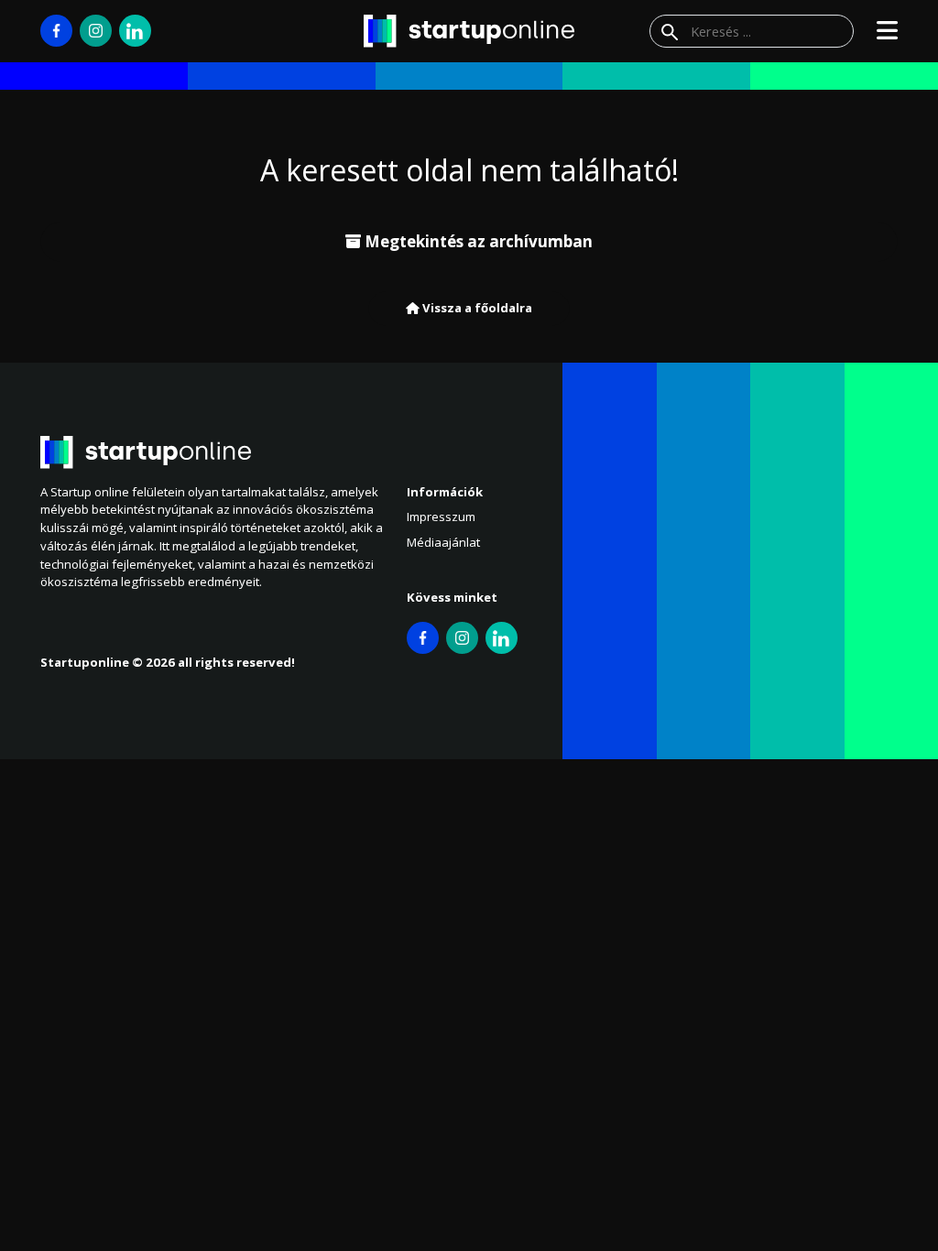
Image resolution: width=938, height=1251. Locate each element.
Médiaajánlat (443, 542)
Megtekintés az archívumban (477, 241)
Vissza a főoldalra (476, 307)
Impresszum (441, 516)
